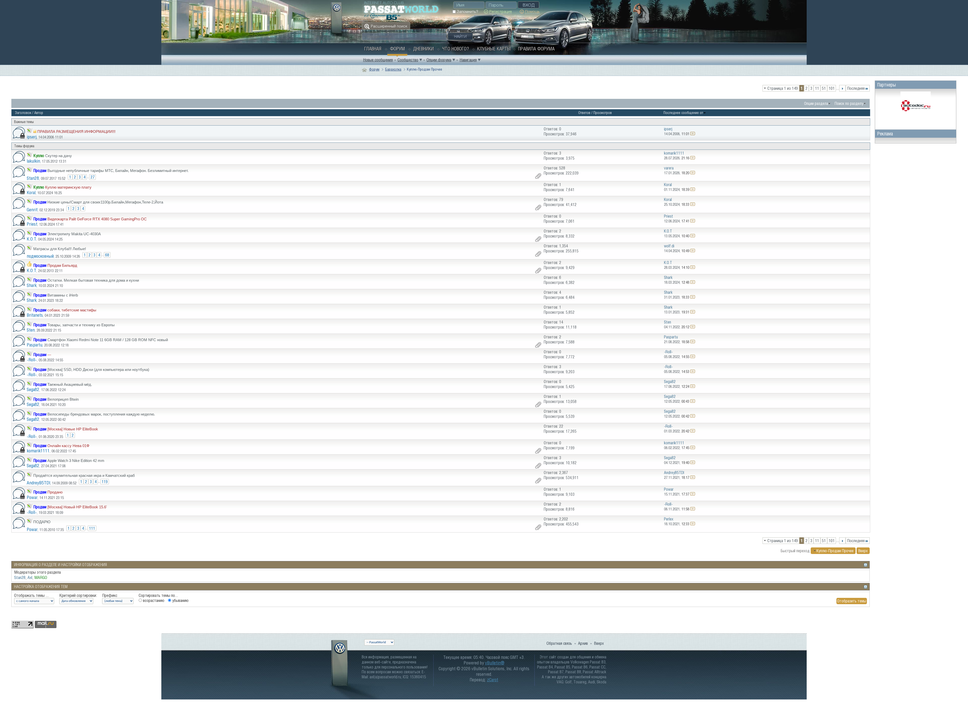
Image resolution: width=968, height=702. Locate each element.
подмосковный (40, 256)
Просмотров (602, 112)
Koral (31, 192)
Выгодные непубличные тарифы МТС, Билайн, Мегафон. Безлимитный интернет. (118, 170)
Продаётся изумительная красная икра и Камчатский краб (84, 475)
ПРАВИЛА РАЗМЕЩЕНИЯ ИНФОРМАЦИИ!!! (76, 131)
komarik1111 (38, 450)
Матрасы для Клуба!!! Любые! (59, 249)
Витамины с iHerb (62, 295)
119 (105, 481)
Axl (29, 577)
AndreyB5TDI (38, 482)
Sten (31, 330)
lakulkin (33, 161)
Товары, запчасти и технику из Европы (81, 325)
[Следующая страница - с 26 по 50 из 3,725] (842, 88)
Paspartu (34, 344)
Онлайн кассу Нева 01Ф (68, 446)
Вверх (863, 550)
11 (817, 88)
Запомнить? (467, 11)
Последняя (856, 88)
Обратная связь (559, 643)
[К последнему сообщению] (692, 134)
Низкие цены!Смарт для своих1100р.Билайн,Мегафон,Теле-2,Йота (105, 202)
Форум (397, 48)
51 (824, 88)
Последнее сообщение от (683, 112)
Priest (32, 224)
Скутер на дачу (58, 156)
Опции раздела (816, 103)
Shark (32, 285)
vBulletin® (494, 662)
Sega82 (33, 389)
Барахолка (393, 69)
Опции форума (439, 59)
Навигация (468, 59)
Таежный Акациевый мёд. (69, 384)
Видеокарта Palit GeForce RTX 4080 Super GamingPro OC (97, 219)
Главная (372, 48)
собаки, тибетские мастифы (71, 310)
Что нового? (455, 48)
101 (832, 88)
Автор (38, 112)
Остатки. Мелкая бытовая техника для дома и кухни (93, 280)
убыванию (180, 600)
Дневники (423, 48)
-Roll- (32, 359)
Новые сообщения (378, 59)
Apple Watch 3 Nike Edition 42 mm (75, 460)
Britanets (35, 315)
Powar (32, 497)
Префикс (109, 595)
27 (92, 177)
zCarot (492, 679)
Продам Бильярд (62, 265)
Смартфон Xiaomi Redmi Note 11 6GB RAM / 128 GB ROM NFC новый (107, 340)
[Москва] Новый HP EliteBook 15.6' (77, 507)
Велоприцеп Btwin (63, 399)
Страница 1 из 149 (782, 88)
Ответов (584, 112)
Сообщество (408, 59)
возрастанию (153, 600)
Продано (55, 492)
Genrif (32, 209)
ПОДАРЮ (41, 522)
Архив (583, 643)
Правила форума (536, 48)
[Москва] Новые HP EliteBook (72, 429)
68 (107, 254)
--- (49, 355)
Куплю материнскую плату (68, 187)
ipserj (32, 136)
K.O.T (31, 239)
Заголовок (23, 112)
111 (92, 528)
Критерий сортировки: (78, 595)
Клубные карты (494, 48)
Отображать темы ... (31, 595)
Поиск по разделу (849, 103)
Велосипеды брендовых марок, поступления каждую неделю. (101, 414)
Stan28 (33, 178)
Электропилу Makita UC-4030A (74, 234)
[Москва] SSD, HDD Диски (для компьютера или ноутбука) (98, 369)
